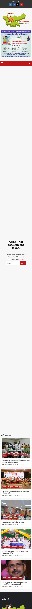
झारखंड (4, 453)
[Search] (30, 63)
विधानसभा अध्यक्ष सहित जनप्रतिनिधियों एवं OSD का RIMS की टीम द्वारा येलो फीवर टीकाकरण (16, 461)
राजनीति (13, 453)
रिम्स (18, 453)
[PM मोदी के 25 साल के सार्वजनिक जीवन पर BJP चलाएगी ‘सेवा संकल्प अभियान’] (16, 479)
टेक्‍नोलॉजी (10, 515)
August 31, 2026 (18, 464)
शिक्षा (11, 517)
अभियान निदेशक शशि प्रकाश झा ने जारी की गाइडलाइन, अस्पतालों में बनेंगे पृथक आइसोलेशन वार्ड (15, 583)
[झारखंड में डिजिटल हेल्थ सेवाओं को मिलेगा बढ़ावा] (16, 510)
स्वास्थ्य (4, 456)
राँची (9, 453)
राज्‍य (19, 515)
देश (8, 487)
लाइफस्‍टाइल (23, 453)
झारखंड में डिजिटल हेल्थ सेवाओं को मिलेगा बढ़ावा (13, 522)
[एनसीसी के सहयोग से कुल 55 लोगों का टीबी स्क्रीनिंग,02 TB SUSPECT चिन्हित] (16, 539)
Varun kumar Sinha (8, 464)
